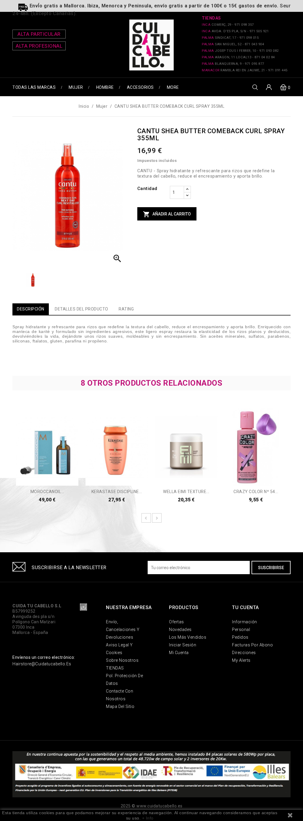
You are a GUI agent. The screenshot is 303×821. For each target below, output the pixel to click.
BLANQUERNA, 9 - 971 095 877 (233, 64)
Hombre (105, 87)
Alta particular (39, 34)
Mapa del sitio (120, 706)
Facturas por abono (252, 645)
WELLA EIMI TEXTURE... (186, 491)
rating (126, 309)
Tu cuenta (245, 607)
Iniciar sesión (182, 645)
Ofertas (176, 621)
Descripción (30, 309)
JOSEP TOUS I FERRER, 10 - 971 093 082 (240, 51)
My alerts (241, 660)
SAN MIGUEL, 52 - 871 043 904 (233, 44)
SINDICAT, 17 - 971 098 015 (230, 38)
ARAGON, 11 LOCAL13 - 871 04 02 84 (238, 57)
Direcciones (244, 652)
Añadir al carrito (167, 214)
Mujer (76, 87)
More (173, 87)
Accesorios (140, 87)
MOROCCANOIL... (47, 491)
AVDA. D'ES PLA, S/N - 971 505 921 (235, 31)
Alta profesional (39, 46)
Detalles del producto (81, 309)
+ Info (148, 818)
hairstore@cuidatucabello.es (41, 663)
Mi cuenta (179, 652)
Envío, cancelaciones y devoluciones (123, 629)
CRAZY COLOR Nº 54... (255, 491)
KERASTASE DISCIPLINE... (116, 491)
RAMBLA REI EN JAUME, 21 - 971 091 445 (245, 70)
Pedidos (240, 637)
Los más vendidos (187, 637)
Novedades (180, 629)
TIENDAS (115, 668)
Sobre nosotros (122, 660)
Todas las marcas (34, 87)
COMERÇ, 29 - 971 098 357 (228, 25)
